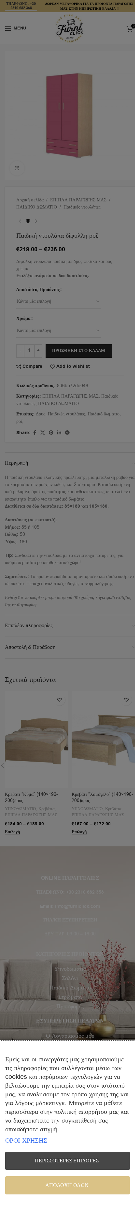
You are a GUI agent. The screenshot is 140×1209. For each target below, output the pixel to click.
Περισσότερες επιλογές (67, 1160)
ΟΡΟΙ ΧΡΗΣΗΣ (26, 1140)
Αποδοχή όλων (67, 1185)
